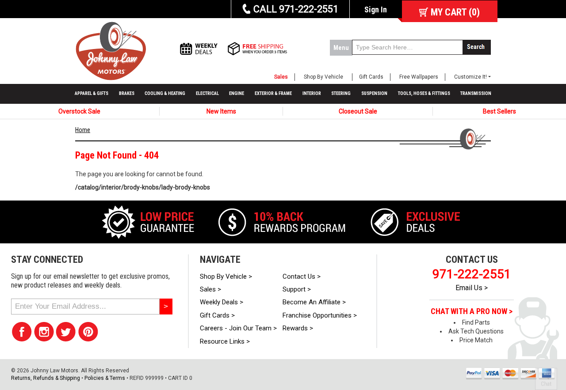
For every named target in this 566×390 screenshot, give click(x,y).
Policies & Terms (104, 378)
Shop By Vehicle (323, 77)
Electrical (207, 93)
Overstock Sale (79, 111)
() (455, 12)
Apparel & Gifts (91, 93)
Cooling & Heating (165, 93)
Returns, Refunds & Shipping (45, 378)
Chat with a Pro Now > (471, 311)
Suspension (374, 93)
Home (82, 129)
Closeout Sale (358, 111)
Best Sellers (499, 111)
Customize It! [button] (470, 77)
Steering (341, 93)
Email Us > (471, 288)
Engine (236, 93)
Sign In (375, 9)
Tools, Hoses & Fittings (424, 93)
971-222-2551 (471, 274)
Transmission (475, 93)
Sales (281, 77)
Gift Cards (371, 77)
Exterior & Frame (273, 93)
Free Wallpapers (418, 77)
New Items (221, 111)
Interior (311, 93)
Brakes (126, 93)
